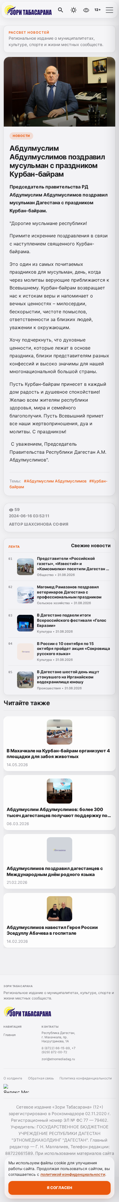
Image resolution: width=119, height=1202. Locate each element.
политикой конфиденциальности (72, 1174)
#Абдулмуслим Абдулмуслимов (55, 481)
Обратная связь (41, 1078)
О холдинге (12, 1078)
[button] (109, 10)
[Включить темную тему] (73, 10)
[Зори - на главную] (28, 10)
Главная (9, 1035)
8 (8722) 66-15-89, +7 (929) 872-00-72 (58, 1050)
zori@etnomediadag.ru (58, 1059)
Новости (21, 136)
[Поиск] (60, 10)
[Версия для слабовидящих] (86, 10)
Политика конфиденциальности (86, 1078)
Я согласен (59, 1187)
